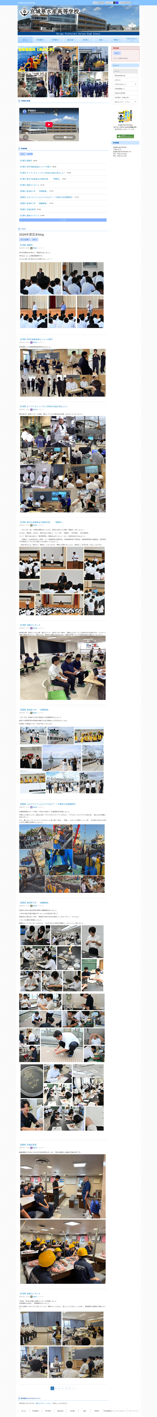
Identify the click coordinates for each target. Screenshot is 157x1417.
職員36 (35, 342)
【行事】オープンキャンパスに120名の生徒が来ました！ (42, 172)
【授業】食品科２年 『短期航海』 (33, 191)
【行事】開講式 (25, 160)
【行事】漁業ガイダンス (29, 185)
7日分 (116, 53)
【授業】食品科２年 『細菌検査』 (33, 203)
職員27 (35, 248)
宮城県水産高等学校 (26, 2)
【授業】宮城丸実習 (27, 209)
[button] (40, 40)
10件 (22, 154)
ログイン (136, 3)
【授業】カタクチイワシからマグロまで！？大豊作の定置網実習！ (46, 197)
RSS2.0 (30, 154)
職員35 (35, 807)
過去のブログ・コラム (43, 1403)
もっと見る (63, 220)
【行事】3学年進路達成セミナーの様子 (35, 166)
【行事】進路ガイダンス (29, 215)
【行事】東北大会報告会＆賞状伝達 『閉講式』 (40, 179)
